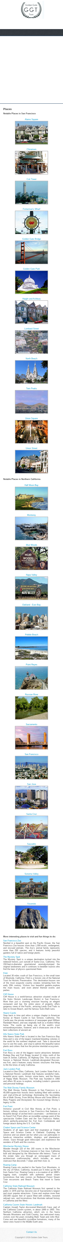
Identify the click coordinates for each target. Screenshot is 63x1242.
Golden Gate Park (31, 269)
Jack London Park (11, 1069)
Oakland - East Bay (31, 605)
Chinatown (31, 149)
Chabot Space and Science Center (19, 1127)
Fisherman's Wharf (31, 209)
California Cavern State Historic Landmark (22, 1204)
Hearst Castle (9, 1013)
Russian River (31, 694)
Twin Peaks (31, 388)
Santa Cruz (31, 814)
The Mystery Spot (11, 957)
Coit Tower (32, 179)
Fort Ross (7, 1050)
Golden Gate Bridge (31, 239)
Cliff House (8, 994)
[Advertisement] (31, 69)
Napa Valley (31, 575)
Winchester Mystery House (16, 1146)
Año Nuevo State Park (13, 1034)
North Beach (31, 358)
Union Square (31, 418)
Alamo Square (31, 119)
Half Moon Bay (31, 485)
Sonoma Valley (32, 874)
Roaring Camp (9, 1165)
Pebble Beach (31, 634)
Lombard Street (31, 328)
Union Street (31, 448)
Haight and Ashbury (31, 299)
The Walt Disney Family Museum (18, 1087)
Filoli (5, 973)
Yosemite (31, 904)
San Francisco (31, 754)
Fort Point (7, 1106)
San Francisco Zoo (12, 940)
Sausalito (31, 844)
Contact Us (31, 1232)
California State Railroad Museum (19, 1186)
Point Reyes (31, 664)
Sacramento (31, 724)
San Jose (31, 784)
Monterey (31, 515)
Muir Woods (31, 545)
